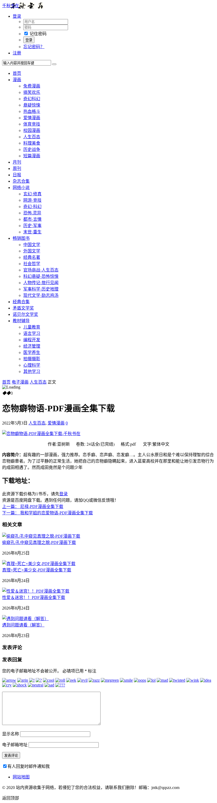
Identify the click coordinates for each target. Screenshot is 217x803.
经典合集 (21, 301)
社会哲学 (31, 263)
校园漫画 (31, 130)
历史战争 (31, 149)
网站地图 (21, 777)
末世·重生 (32, 232)
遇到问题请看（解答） (23, 625)
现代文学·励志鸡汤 (40, 295)
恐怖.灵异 (32, 213)
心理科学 (31, 365)
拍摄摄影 (31, 359)
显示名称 (10, 734)
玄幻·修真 (32, 194)
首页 (17, 73)
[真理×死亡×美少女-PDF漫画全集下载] (38, 563)
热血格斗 (31, 111)
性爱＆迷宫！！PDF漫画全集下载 (33, 597)
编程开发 (31, 340)
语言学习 (31, 333)
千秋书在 (10, 5)
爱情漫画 (31, 118)
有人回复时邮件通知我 (28, 766)
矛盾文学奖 (23, 308)
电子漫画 (20, 382)
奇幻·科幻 (32, 206)
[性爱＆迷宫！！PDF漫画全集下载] (35, 591)
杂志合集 (21, 181)
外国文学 (31, 251)
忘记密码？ (33, 46)
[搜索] (54, 64)
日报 (17, 175)
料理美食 (31, 143)
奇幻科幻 (31, 98)
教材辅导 (21, 321)
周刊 (17, 168)
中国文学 (31, 244)
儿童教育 (31, 327)
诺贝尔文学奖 (25, 314)
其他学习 (31, 371)
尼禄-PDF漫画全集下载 (32, 506)
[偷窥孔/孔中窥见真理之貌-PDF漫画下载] (41, 536)
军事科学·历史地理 (40, 289)
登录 (63, 494)
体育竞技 (31, 124)
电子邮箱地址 (15, 744)
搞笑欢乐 (31, 92)
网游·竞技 (32, 200)
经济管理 (31, 346)
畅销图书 (21, 238)
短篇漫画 (31, 156)
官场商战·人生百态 (40, 270)
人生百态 (31, 137)
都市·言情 (32, 219)
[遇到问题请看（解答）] (25, 618)
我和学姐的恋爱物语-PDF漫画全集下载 (47, 513)
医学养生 (31, 352)
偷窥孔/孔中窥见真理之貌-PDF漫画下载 (39, 542)
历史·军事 (32, 225)
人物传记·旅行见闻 (40, 282)
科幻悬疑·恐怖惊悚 (40, 276)
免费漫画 (31, 86)
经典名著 (31, 257)
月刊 (17, 162)
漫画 (17, 79)
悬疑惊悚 (31, 105)
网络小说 (21, 187)
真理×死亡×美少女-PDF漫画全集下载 (36, 570)
